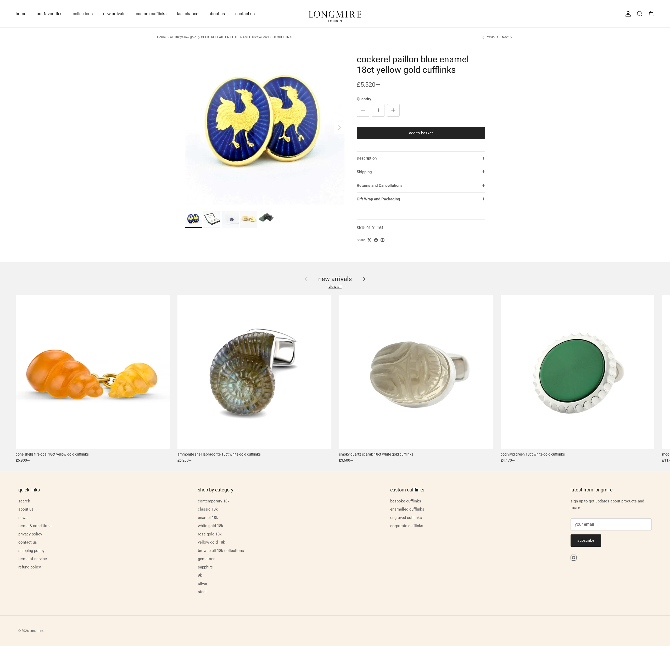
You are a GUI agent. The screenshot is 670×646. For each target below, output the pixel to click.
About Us (26, 509)
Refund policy (29, 567)
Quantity (364, 99)
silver (202, 583)
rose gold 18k (210, 534)
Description (367, 158)
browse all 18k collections (221, 550)
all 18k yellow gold (183, 37)
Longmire (36, 631)
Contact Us (27, 542)
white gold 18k (210, 525)
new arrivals (114, 13)
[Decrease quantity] (363, 110)
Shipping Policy (31, 550)
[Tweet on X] (369, 240)
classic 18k (208, 509)
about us (217, 13)
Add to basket (421, 133)
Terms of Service (32, 558)
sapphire (205, 567)
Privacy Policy (30, 534)
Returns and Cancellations (380, 185)
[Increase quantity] (393, 110)
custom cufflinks (151, 13)
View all (335, 286)
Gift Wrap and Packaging (378, 199)
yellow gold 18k (211, 542)
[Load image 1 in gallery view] (265, 125)
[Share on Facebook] (376, 240)
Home (161, 37)
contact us (245, 13)
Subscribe (585, 540)
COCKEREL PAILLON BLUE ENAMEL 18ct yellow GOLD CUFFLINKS (247, 37)
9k (200, 575)
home (21, 13)
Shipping (364, 171)
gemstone (206, 558)
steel (202, 591)
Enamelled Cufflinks (407, 509)
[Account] (627, 14)
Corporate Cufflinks (406, 525)
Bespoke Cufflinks (405, 501)
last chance (187, 13)
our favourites (49, 13)
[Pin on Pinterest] (382, 240)
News (22, 517)
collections (83, 13)
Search (24, 501)
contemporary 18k (214, 501)
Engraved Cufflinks (406, 517)
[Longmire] (335, 13)
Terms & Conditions (35, 525)
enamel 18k (208, 517)
